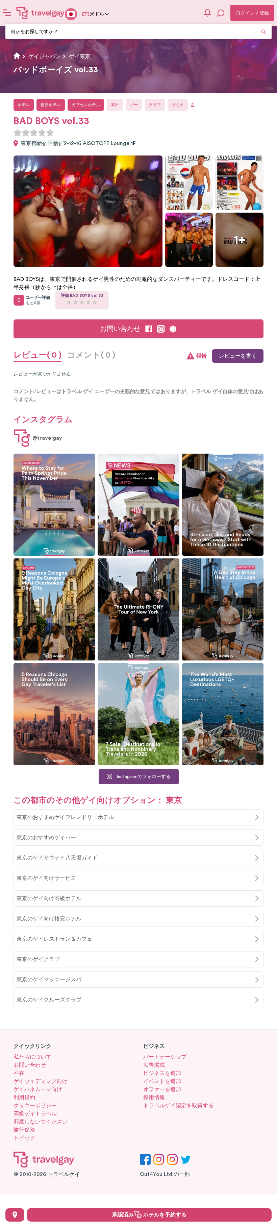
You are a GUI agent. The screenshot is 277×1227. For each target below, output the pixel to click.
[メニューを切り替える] (7, 13)
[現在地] (14, 1215)
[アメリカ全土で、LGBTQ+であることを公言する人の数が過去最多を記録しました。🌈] (138, 505)
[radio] (18, 132)
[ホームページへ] (40, 13)
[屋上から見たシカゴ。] (222, 609)
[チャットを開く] (221, 13)
